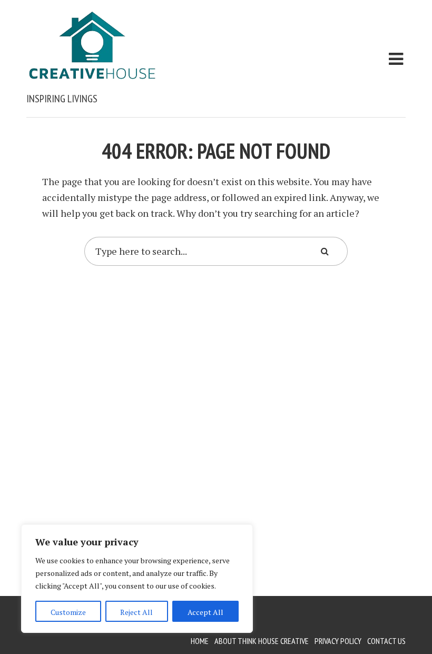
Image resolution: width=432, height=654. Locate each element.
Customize (68, 612)
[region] (137, 578)
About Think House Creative (261, 641)
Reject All (136, 612)
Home (200, 641)
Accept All (205, 612)
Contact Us (386, 641)
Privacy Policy (338, 641)
